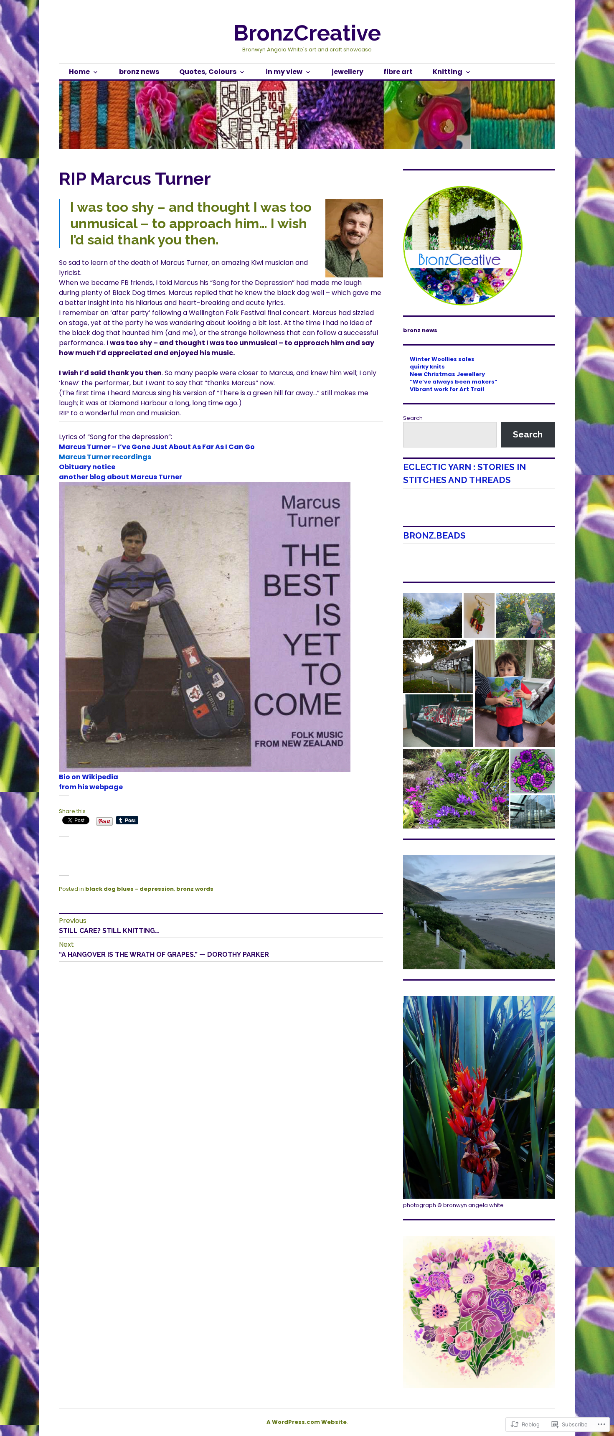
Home (79, 71)
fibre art (398, 71)
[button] (432, 615)
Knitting (447, 71)
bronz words (194, 889)
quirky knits (427, 367)
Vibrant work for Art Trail (447, 389)
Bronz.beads (434, 535)
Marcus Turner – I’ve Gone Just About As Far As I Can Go (157, 447)
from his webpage (91, 787)
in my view (284, 71)
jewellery (347, 71)
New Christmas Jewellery (447, 374)
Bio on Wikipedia (88, 777)
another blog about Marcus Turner (120, 477)
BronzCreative (307, 33)
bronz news (139, 71)
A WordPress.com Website (306, 1422)
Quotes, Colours (207, 71)
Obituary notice (87, 467)
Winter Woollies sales (442, 359)
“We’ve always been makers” (453, 382)
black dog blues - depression (129, 889)
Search (413, 418)
